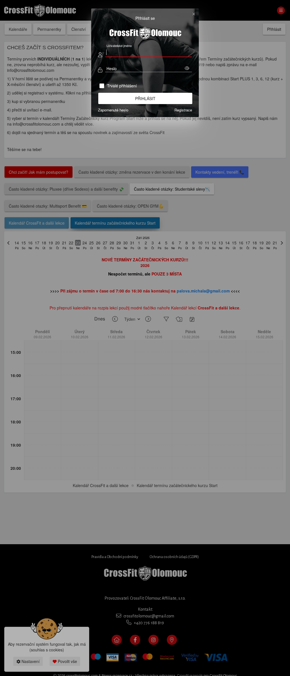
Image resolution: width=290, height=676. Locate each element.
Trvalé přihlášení (122, 86)
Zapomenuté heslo (113, 110)
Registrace (183, 110)
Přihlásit (145, 98)
